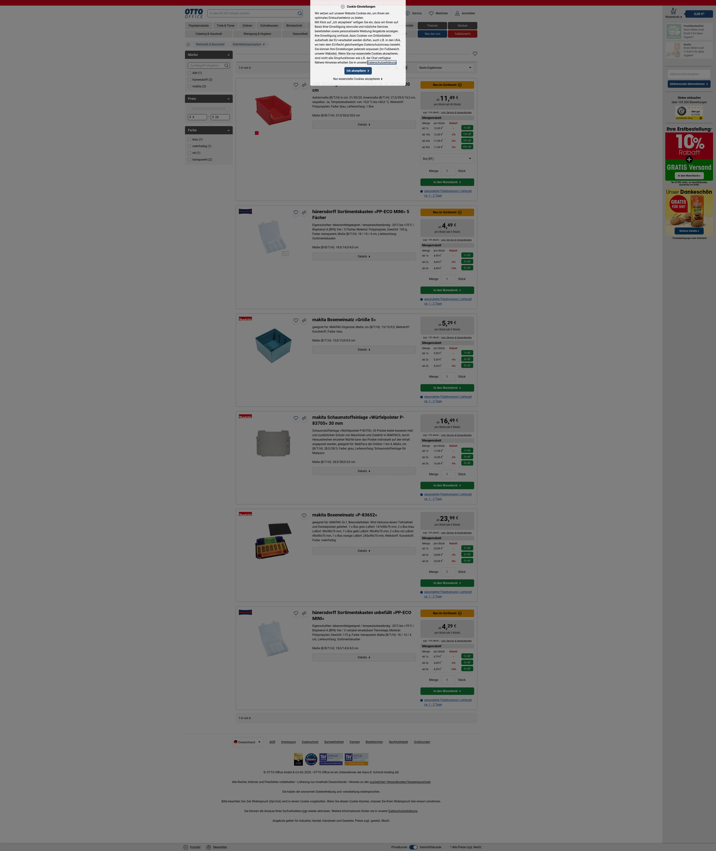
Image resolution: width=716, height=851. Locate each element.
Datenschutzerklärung (381, 62)
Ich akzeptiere (356, 70)
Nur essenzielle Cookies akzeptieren (356, 79)
